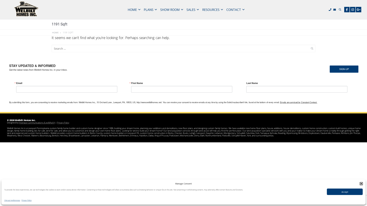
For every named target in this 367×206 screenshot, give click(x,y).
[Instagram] (352, 9)
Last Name (252, 83)
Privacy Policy (27, 200)
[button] (361, 183)
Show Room (170, 9)
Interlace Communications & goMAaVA (37, 122)
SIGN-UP (344, 69)
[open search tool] (340, 9)
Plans (148, 9)
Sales (191, 9)
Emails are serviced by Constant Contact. (298, 102)
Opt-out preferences (12, 200)
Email (19, 83)
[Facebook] (347, 9)
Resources (210, 9)
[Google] (358, 9)
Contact (233, 9)
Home (132, 9)
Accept (344, 191)
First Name (137, 83)
